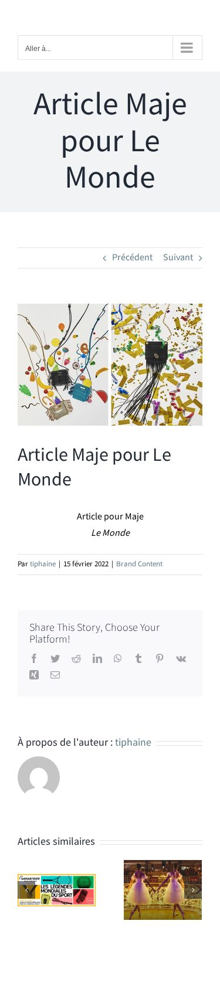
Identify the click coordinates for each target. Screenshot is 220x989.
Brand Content (139, 564)
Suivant (178, 258)
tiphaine (43, 564)
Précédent (132, 258)
